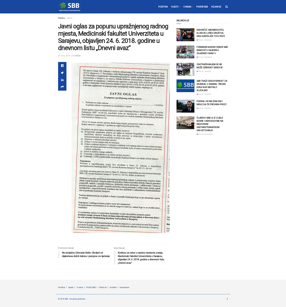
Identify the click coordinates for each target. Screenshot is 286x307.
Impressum (124, 287)
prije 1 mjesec (204, 71)
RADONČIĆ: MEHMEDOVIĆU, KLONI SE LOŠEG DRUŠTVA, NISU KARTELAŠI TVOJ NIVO (211, 33)
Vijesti (70, 287)
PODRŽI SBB (202, 7)
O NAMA (187, 7)
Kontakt (113, 287)
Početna (61, 18)
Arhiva (69, 18)
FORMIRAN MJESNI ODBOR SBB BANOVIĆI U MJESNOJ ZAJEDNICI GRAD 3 (212, 50)
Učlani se (103, 287)
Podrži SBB (91, 287)
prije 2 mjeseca (205, 134)
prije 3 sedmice (205, 40)
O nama (80, 287)
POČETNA (163, 7)
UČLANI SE (216, 7)
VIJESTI (174, 7)
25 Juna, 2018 (64, 56)
